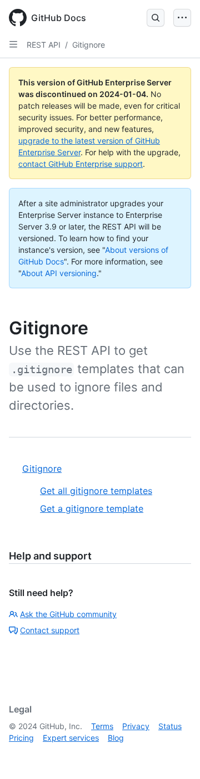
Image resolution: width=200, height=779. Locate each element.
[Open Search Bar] (155, 18)
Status (170, 726)
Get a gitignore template (91, 508)
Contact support (49, 630)
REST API (44, 44)
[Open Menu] (182, 18)
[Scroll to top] (175, 755)
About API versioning (59, 273)
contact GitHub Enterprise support (80, 164)
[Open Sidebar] (13, 44)
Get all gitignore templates (96, 490)
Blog (116, 737)
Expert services (71, 737)
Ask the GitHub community (68, 614)
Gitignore (88, 44)
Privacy (135, 726)
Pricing (21, 737)
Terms (102, 726)
